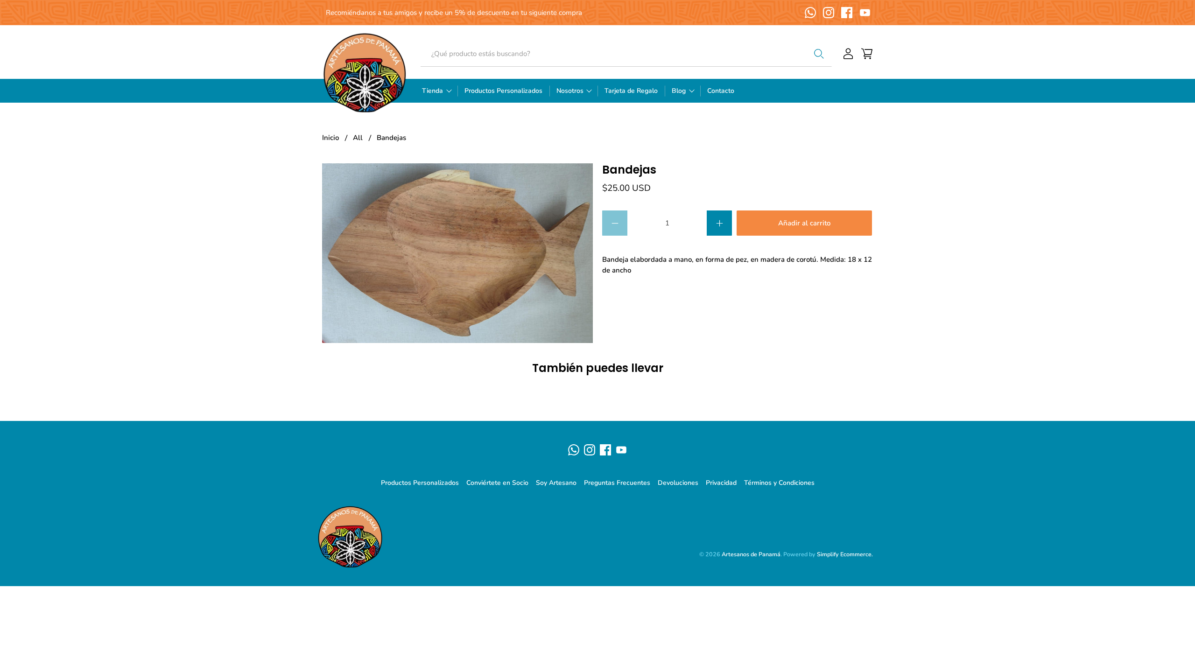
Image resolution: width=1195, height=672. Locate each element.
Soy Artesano (556, 482)
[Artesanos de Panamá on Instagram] (828, 12)
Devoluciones (678, 482)
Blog (679, 90)
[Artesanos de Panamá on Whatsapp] (810, 12)
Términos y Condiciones (779, 482)
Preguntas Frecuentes (617, 482)
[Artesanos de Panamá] (365, 72)
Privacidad (721, 482)
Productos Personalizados (503, 90)
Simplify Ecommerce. (845, 554)
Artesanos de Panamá (751, 554)
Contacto (720, 90)
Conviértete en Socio (497, 482)
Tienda (432, 90)
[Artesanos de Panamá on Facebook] (846, 12)
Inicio (330, 137)
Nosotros (569, 90)
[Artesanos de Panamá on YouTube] (865, 12)
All (358, 137)
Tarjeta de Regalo (631, 90)
